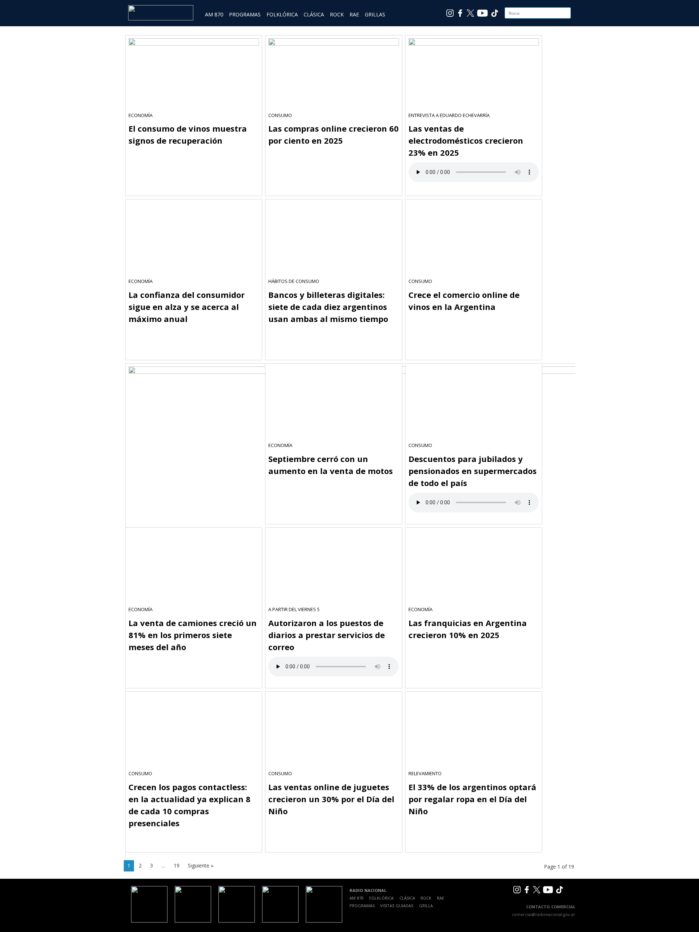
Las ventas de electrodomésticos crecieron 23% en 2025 (465, 140)
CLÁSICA (314, 14)
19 (176, 865)
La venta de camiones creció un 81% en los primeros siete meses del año (193, 634)
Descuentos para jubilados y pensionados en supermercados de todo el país (472, 470)
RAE (354, 14)
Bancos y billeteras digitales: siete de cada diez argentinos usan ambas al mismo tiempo (328, 306)
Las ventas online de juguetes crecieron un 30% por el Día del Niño (331, 798)
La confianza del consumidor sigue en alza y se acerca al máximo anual (187, 306)
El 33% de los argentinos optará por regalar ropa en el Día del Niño (472, 798)
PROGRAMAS (245, 14)
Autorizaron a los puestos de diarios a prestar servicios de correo (326, 634)
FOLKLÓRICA (282, 14)
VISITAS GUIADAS (396, 905)
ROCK (337, 14)
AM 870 (214, 14)
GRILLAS (375, 14)
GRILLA (426, 905)
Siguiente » (200, 865)
